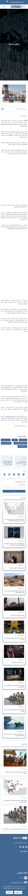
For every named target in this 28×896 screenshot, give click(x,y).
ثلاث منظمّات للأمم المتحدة (11, 416)
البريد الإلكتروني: (22, 484)
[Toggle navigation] (4, 6)
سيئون (14, 440)
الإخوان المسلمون (6, 443)
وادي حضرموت (6, 440)
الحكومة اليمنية (22, 446)
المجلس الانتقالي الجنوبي (20, 443)
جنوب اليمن (23, 440)
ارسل (14, 491)
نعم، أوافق (18, 892)
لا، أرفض (9, 892)
